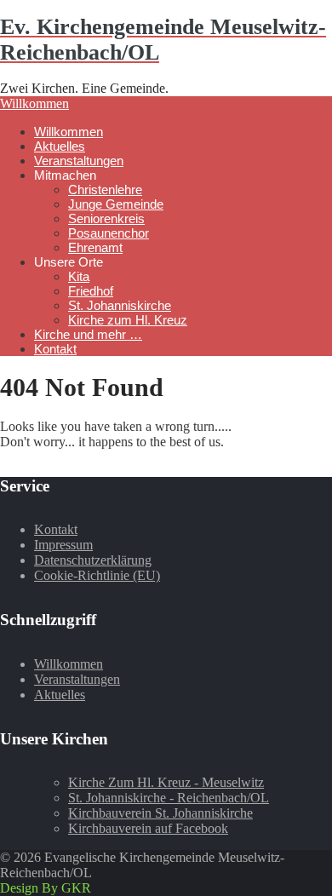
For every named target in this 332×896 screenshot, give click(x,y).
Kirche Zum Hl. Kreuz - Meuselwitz (166, 782)
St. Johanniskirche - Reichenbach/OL (168, 797)
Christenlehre (105, 189)
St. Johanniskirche (119, 305)
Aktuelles (59, 146)
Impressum (63, 544)
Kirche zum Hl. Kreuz (127, 320)
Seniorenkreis (106, 218)
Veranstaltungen (78, 160)
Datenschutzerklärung (93, 560)
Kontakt (55, 349)
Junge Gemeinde (115, 204)
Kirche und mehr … (88, 334)
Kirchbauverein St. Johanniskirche (160, 813)
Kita (78, 276)
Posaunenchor (108, 233)
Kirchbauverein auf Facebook (148, 828)
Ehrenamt (95, 247)
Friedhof (90, 291)
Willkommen (34, 103)
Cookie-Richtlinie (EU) (97, 575)
